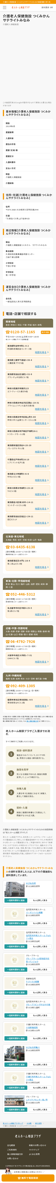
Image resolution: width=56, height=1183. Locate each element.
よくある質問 (34, 1154)
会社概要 (11, 1145)
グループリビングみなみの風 (38, 1004)
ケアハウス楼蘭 (32, 981)
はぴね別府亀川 (33, 1047)
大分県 (29, 1123)
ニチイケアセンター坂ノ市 (37, 1099)
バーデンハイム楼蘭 (34, 912)
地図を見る (41, 352)
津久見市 (38, 1123)
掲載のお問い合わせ (37, 1145)
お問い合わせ (13, 1158)
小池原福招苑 (32, 1027)
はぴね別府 (31, 883)
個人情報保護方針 (33, 721)
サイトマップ (34, 1149)
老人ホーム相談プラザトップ (13, 1123)
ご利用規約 (12, 1149)
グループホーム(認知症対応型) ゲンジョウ (37, 960)
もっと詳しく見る (40, 900)
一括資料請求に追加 (16, 900)
